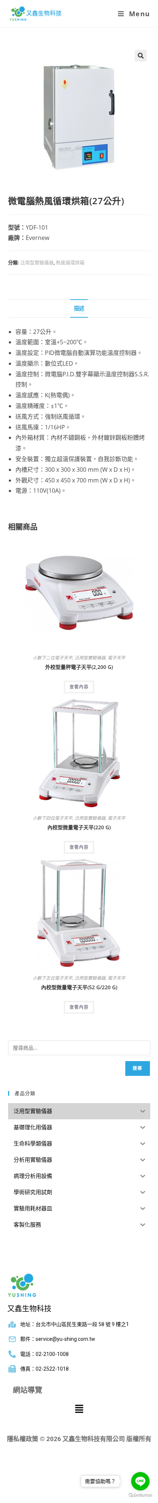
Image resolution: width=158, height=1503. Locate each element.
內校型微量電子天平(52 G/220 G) (79, 987)
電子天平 (116, 658)
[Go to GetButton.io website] (140, 1495)
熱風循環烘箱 (70, 262)
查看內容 (79, 687)
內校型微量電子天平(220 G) (79, 827)
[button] (141, 56)
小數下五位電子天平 (52, 978)
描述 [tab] (79, 308)
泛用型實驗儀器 (37, 262)
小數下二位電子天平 (52, 658)
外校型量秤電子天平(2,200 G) (79, 666)
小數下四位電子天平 (52, 818)
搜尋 (137, 1068)
